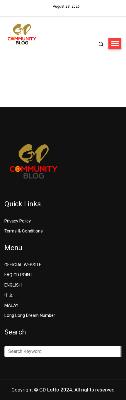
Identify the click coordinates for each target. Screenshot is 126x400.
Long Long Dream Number (29, 315)
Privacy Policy (17, 221)
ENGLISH (13, 285)
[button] (114, 43)
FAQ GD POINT (18, 274)
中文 (8, 295)
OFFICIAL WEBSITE (22, 264)
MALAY (11, 305)
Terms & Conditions (23, 231)
